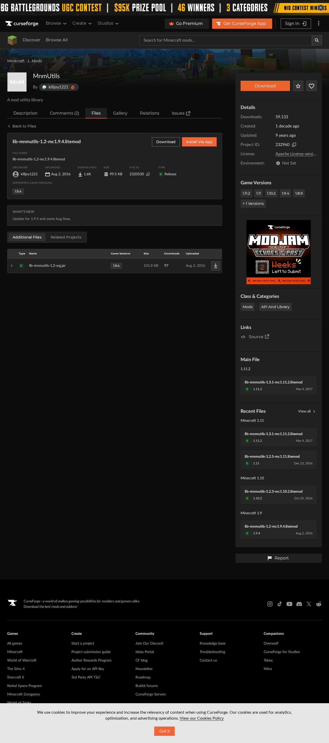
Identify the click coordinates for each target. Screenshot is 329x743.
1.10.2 (271, 193)
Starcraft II (15, 677)
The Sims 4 (16, 669)
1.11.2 (246, 193)
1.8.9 (299, 193)
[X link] (309, 604)
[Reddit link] (319, 604)
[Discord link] (299, 604)
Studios (105, 23)
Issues (178, 113)
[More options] (319, 24)
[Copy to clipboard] (294, 144)
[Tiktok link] (280, 604)
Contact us (208, 660)
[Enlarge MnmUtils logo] (17, 82)
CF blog (141, 660)
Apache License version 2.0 (300, 154)
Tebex (268, 660)
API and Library (275, 307)
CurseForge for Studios (282, 652)
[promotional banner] (164, 7)
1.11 (258, 193)
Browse (53, 23)
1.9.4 (285, 193)
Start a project (82, 643)
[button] (114, 266)
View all (304, 411)
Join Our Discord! (149, 643)
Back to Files (24, 126)
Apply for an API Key (87, 669)
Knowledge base (212, 643)
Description (25, 113)
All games (14, 643)
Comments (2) (64, 113)
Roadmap (143, 677)
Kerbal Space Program (24, 686)
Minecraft (16, 61)
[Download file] (215, 265)
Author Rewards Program (91, 660)
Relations (149, 113)
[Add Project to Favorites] (298, 86)
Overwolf (271, 643)
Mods (37, 61)
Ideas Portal (144, 652)
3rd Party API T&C (85, 677)
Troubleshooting (212, 652)
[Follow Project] (311, 86)
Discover (32, 40)
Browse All (57, 40)
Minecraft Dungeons (23, 694)
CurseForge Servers (150, 694)
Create (79, 23)
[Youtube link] (289, 604)
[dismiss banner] (321, 8)
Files (96, 113)
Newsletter (144, 669)
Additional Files (27, 237)
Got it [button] (164, 731)
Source (256, 336)
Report (282, 558)
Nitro (268, 669)
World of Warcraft (21, 660)
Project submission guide (91, 652)
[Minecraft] (12, 40)
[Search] (317, 40)
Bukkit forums (146, 686)
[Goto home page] (22, 23)
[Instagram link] (270, 604)
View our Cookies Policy (202, 718)
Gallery (120, 113)
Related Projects (66, 237)
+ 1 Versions (253, 203)
